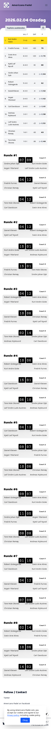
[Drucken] (43, 28)
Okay (25, 720)
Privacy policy (13, 715)
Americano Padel (22, 5)
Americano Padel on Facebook (17, 703)
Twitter (7, 698)
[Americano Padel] (6, 5)
